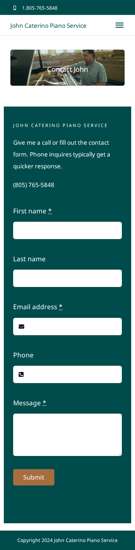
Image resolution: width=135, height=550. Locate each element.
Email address (37, 306)
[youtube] (122, 8)
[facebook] (99, 8)
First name (32, 210)
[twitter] (111, 8)
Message (29, 402)
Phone (23, 354)
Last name (29, 258)
